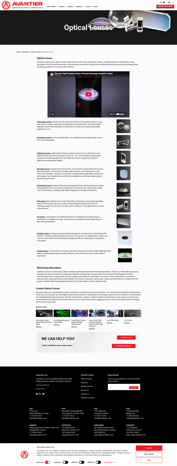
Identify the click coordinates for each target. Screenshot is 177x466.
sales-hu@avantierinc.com (136, 435)
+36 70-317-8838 (132, 432)
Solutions (62, 6)
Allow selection (149, 454)
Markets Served (87, 386)
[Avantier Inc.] (22, 5)
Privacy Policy (40, 389)
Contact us (85, 394)
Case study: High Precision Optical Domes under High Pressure (96, 323)
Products (70, 6)
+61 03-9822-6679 (68, 432)
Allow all (149, 448)
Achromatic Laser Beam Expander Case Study (44, 322)
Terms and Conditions (43, 385)
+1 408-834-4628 (132, 416)
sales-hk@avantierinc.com (103, 435)
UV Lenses (128, 320)
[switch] (65, 462)
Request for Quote (87, 398)
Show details (108, 462)
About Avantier (51, 6)
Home (18, 52)
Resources (79, 6)
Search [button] (95, 6)
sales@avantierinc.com (38, 418)
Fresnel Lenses (42, 251)
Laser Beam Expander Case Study (62, 321)
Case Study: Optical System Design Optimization (78, 322)
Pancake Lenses (43, 233)
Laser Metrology (113, 320)
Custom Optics (35, 52)
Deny (149, 460)
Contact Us (88, 6)
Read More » (39, 326)
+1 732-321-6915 (36, 416)
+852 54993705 (99, 432)
